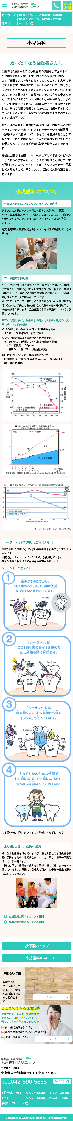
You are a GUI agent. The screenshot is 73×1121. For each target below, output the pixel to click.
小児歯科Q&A (37, 958)
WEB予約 (62, 1081)
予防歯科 (34, 309)
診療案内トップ (37, 946)
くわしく (50, 997)
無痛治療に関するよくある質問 (26, 921)
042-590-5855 (24, 1082)
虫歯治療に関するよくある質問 (26, 916)
